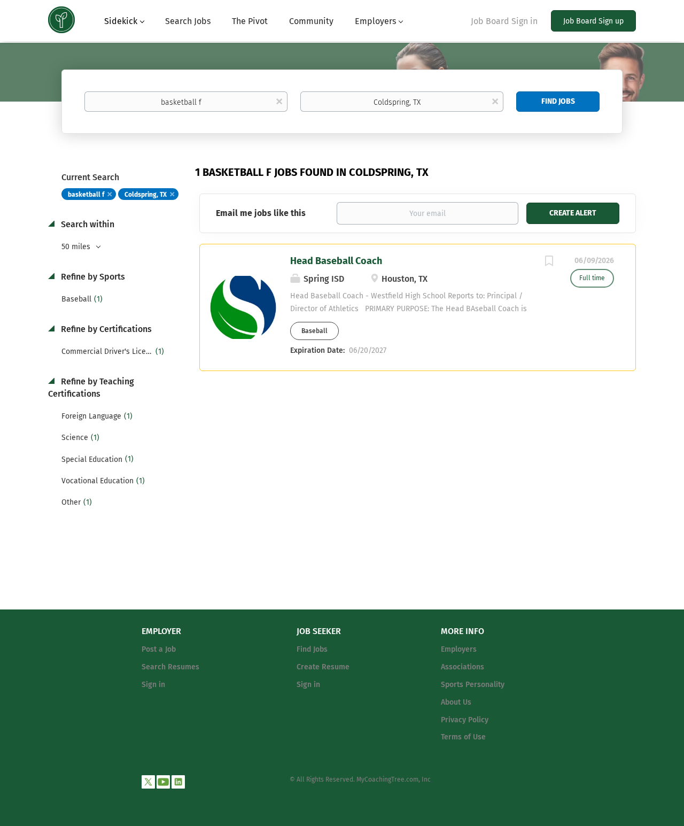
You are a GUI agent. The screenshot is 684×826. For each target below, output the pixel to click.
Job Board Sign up (593, 21)
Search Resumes (170, 666)
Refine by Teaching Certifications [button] (91, 387)
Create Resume (323, 666)
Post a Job (159, 649)
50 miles (76, 246)
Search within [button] (86, 224)
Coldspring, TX (146, 194)
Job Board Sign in (504, 21)
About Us (456, 702)
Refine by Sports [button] (92, 277)
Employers (459, 649)
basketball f (86, 194)
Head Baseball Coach (336, 261)
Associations (462, 666)
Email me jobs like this (261, 213)
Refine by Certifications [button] (105, 329)
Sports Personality (472, 684)
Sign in (153, 684)
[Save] (548, 262)
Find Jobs (558, 101)
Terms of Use (463, 737)
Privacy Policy (464, 719)
